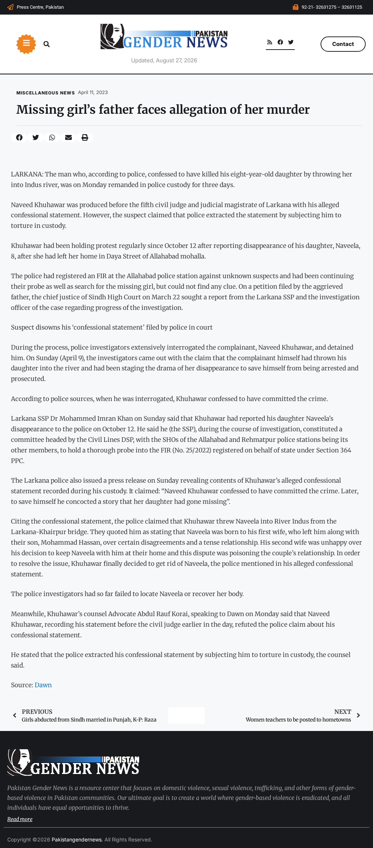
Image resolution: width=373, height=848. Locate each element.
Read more (19, 819)
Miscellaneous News (45, 93)
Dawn (43, 685)
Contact (343, 43)
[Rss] (270, 42)
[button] (46, 44)
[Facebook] (280, 42)
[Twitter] (291, 42)
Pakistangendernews (77, 839)
